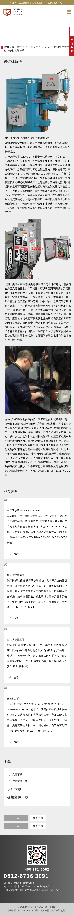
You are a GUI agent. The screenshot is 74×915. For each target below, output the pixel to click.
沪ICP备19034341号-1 (28, 910)
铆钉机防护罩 (16, 50)
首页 (19, 47)
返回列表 (38, 818)
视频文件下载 (19, 781)
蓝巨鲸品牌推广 (58, 910)
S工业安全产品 (35, 47)
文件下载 (17, 774)
